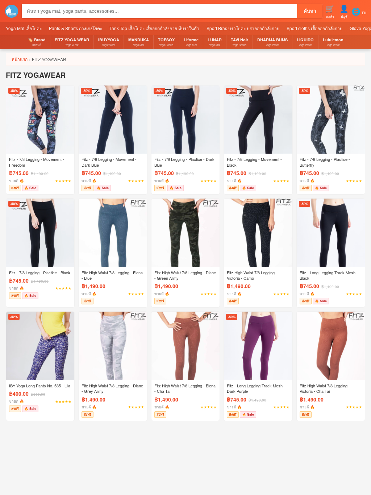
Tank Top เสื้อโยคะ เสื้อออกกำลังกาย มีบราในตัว (154, 28)
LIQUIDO (305, 42)
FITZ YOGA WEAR (72, 42)
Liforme (191, 42)
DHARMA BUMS (272, 42)
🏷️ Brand (37, 42)
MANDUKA (138, 42)
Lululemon (333, 42)
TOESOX (166, 42)
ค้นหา (310, 11)
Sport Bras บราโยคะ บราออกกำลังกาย (243, 28)
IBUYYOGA (108, 42)
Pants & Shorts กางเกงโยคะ (75, 28)
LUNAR (215, 42)
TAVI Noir (239, 42)
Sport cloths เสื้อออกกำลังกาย (314, 28)
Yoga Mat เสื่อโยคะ (24, 28)
